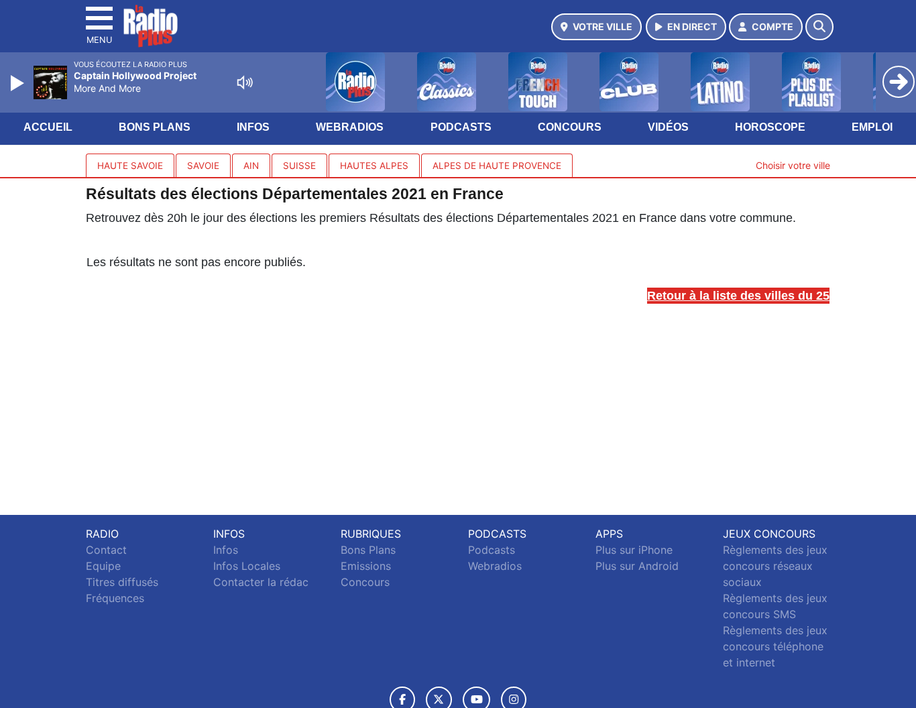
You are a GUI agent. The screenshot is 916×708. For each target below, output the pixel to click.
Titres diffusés (122, 582)
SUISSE (299, 165)
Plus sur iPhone (634, 549)
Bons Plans (154, 127)
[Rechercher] (819, 26)
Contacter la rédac (260, 582)
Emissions (366, 566)
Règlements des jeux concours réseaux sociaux (775, 566)
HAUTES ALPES (374, 165)
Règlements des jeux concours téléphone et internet (775, 646)
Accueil (47, 127)
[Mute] (245, 82)
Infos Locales (246, 566)
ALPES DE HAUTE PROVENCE (497, 165)
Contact (106, 549)
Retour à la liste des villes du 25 (738, 295)
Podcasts (461, 127)
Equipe (103, 566)
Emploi (872, 127)
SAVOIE (203, 165)
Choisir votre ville (793, 165)
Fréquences (115, 598)
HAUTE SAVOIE (130, 165)
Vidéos (668, 127)
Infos (253, 127)
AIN (251, 165)
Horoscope (770, 127)
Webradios (350, 127)
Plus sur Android (637, 566)
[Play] (19, 83)
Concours (570, 127)
